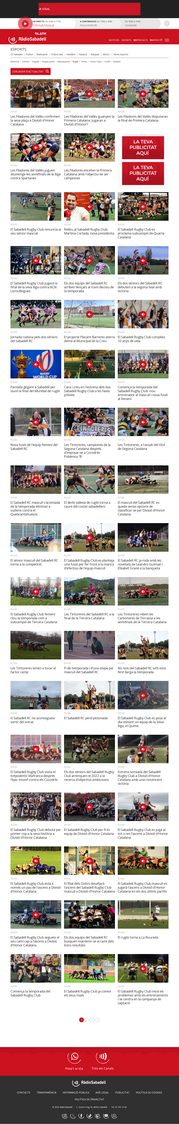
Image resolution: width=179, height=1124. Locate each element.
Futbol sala (57, 54)
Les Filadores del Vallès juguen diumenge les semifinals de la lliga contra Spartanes (35, 174)
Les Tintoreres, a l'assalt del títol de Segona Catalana (141, 446)
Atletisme (14, 61)
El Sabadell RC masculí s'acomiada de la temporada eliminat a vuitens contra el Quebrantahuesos (35, 508)
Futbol (29, 54)
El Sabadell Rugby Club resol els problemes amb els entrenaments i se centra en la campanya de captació (143, 997)
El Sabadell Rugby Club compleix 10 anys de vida (141, 339)
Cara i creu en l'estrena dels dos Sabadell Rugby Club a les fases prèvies (87, 391)
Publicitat (122, 1092)
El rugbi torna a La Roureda (138, 937)
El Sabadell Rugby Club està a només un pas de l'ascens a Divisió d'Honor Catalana (35, 887)
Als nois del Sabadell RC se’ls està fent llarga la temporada (142, 670)
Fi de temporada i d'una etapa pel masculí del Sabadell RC (88, 670)
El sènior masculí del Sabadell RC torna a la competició (34, 562)
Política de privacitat (89, 1099)
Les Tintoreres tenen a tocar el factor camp (33, 670)
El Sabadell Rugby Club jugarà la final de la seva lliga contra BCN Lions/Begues (33, 287)
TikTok (89, 1116)
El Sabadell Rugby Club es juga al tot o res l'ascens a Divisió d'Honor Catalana (143, 833)
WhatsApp (114, 1116)
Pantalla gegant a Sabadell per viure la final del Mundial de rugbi (35, 389)
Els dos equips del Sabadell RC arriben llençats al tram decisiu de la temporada (89, 287)
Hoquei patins (48, 61)
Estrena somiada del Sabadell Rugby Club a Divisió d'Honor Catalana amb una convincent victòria (140, 777)
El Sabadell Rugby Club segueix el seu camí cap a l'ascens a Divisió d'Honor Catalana (34, 941)
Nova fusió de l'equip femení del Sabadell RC (33, 446)
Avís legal (102, 1092)
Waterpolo (42, 54)
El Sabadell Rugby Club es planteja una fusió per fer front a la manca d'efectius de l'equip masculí (89, 564)
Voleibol (116, 61)
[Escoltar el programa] (41, 23)
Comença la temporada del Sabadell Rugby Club (30, 993)
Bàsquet (95, 54)
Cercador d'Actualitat (27, 71)
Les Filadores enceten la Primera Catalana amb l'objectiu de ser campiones (88, 174)
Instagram (65, 1116)
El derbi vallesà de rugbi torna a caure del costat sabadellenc (87, 504)
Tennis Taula (96, 61)
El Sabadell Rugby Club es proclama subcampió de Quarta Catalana (141, 233)
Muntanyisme (63, 61)
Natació (83, 54)
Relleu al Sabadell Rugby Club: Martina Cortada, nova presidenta (89, 231)
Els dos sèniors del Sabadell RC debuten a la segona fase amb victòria (140, 287)
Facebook (81, 1116)
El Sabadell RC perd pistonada (86, 718)
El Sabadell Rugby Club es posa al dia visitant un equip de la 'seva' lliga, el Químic (142, 722)
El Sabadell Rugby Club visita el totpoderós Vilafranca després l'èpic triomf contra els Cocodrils (34, 775)
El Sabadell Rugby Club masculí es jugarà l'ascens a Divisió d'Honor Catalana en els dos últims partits (142, 887)
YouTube (106, 1116)
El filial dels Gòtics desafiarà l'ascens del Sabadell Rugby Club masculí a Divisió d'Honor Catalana (89, 887)
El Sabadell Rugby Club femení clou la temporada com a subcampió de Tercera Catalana (33, 618)
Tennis (84, 61)
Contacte (23, 1092)
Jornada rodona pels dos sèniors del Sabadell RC (34, 339)
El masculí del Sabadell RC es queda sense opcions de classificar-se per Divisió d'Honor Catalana (141, 508)
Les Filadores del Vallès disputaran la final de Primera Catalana (143, 118)
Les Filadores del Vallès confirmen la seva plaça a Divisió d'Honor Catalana (35, 120)
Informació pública (76, 1092)
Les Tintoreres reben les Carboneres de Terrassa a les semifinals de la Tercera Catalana (142, 618)
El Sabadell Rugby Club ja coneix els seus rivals (87, 993)
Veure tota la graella (167, 23)
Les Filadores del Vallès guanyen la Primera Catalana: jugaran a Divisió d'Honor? (89, 120)
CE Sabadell (16, 54)
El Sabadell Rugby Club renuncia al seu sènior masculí (35, 231)
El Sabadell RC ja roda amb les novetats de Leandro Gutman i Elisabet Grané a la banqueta (140, 564)
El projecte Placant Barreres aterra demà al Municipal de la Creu (89, 339)
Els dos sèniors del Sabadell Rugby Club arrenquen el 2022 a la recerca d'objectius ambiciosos (89, 775)
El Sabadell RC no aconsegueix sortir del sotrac (32, 720)
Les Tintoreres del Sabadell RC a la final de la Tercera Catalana (89, 616)
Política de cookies (149, 1092)
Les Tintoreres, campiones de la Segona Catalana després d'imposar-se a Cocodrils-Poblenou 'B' (87, 450)
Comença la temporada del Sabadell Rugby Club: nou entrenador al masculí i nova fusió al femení (143, 393)
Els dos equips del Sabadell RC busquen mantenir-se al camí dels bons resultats (89, 941)
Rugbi (75, 61)
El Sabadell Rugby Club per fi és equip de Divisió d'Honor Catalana (89, 831)
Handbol (70, 54)
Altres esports (120, 54)
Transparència (46, 1092)
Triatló (107, 61)
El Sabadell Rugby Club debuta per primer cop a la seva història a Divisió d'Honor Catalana (35, 833)
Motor (106, 54)
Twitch (98, 1116)
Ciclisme (25, 61)
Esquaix (35, 61)
